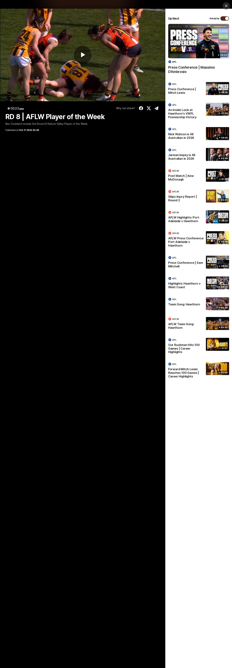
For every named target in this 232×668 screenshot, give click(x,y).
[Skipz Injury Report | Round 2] (198, 196)
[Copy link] (156, 108)
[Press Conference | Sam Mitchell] (198, 262)
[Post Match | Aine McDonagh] (198, 176)
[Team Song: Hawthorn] (198, 303)
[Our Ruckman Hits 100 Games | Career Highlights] (198, 347)
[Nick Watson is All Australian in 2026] (198, 134)
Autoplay (214, 18)
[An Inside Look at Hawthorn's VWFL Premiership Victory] (198, 112)
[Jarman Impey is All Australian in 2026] (198, 155)
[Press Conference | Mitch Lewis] (198, 89)
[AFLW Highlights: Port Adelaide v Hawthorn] (198, 217)
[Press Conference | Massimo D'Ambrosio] (198, 50)
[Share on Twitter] (149, 108)
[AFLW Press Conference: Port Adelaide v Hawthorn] (198, 240)
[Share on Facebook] (141, 108)
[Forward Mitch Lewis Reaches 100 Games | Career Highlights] (198, 371)
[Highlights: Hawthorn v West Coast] (198, 283)
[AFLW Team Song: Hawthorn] (198, 324)
